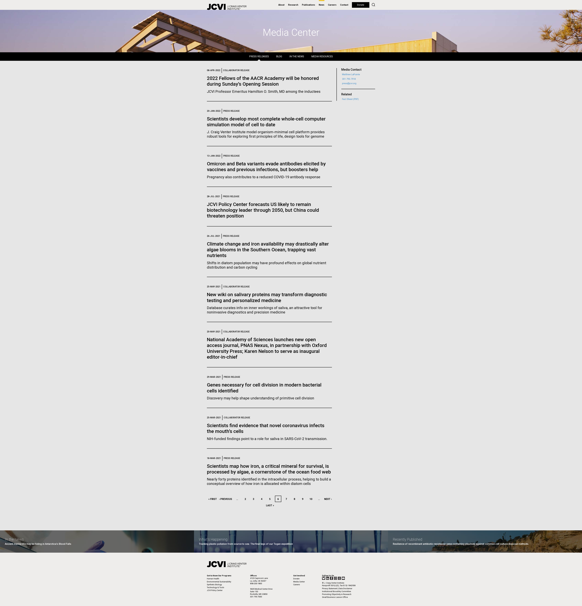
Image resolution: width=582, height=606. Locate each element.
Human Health (213, 579)
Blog (279, 56)
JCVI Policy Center (214, 590)
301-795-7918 (349, 79)
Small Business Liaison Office (335, 597)
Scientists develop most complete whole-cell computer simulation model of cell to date (266, 121)
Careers (332, 5)
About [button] (281, 5)
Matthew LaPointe (351, 74)
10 (311, 499)
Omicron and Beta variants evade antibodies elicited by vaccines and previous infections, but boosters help (266, 166)
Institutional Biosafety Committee (336, 591)
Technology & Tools (215, 587)
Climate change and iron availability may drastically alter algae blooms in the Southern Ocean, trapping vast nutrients (268, 249)
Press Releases (259, 56)
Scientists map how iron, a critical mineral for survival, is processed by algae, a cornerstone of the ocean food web (269, 469)
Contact (344, 5)
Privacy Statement (329, 588)
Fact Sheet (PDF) (350, 99)
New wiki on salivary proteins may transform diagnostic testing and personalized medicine (267, 297)
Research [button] (293, 5)
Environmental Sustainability (219, 582)
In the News (296, 56)
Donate (360, 5)
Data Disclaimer (345, 588)
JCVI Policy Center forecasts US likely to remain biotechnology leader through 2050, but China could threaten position (263, 210)
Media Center (299, 582)
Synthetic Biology (214, 584)
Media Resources (322, 56)
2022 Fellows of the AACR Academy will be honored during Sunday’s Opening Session (263, 81)
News (321, 5)
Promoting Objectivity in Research (336, 594)
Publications (308, 5)
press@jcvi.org (349, 83)
